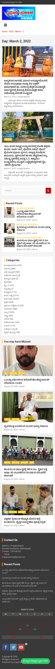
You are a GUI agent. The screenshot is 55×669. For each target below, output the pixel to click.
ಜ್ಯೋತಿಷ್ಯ (7, 289)
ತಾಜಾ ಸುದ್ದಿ (23, 208)
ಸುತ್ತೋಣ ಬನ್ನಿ (9, 329)
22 (13, 629)
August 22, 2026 (23, 220)
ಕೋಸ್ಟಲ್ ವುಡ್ (9, 278)
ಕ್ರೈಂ (18, 208)
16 (20, 625)
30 (20, 633)
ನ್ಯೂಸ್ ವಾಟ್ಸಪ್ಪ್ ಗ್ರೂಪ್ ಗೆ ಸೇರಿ (36, 661)
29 (13, 633)
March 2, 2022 (10, 97)
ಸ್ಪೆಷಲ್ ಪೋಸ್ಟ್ (9, 332)
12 (42, 622)
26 (42, 629)
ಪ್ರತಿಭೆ (39, 237)
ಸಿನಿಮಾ (7, 325)
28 (6, 633)
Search (48, 191)
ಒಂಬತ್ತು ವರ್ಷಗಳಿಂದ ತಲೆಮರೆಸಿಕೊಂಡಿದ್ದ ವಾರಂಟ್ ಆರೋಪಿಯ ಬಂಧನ (29, 214)
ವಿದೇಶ (6, 319)
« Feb (13, 637)
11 (35, 622)
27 (49, 629)
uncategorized (10, 265)
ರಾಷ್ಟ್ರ (6, 315)
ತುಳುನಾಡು (8, 139)
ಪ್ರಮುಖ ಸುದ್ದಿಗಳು (10, 305)
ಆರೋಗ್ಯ (19, 224)
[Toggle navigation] (5, 25)
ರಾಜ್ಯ (6, 74)
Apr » (42, 637)
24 (27, 629)
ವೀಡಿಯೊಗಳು (9, 322)
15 (13, 625)
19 (42, 625)
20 (49, 625)
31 (27, 633)
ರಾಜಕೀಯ (8, 309)
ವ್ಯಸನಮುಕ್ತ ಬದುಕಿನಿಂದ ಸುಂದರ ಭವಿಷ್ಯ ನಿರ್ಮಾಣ (26, 426)
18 (35, 625)
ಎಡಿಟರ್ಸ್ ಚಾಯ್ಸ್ (10, 275)
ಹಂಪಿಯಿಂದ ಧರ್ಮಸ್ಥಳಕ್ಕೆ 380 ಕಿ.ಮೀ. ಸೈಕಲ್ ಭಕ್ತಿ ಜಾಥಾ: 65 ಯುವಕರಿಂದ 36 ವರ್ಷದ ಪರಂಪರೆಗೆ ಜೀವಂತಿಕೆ (33, 243)
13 (49, 622)
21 (6, 629)
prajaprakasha (23, 97)
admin (34, 220)
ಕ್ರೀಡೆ (6, 282)
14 (6, 625)
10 (27, 622)
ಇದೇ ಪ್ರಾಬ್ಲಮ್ (9, 272)
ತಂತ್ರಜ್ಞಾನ (7, 292)
